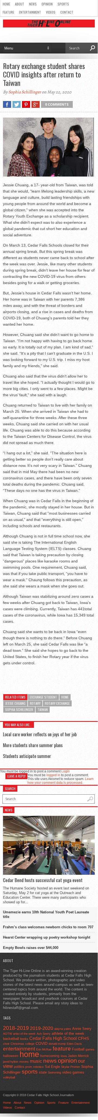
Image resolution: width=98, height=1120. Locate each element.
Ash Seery (43, 1033)
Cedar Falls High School (53, 1038)
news (50, 1061)
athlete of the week (68, 1033)
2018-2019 (16, 1028)
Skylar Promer (70, 1066)
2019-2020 (41, 1028)
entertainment (19, 1049)
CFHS (83, 1038)
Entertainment (30, 12)
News (33, 4)
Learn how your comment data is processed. (60, 781)
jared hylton (10, 1061)
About (19, 4)
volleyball (9, 1077)
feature (62, 1048)
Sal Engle (52, 1067)
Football (78, 1049)
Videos (50, 12)
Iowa (64, 1056)
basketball (11, 1039)
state (43, 1072)
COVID (42, 1043)
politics (19, 1067)
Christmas (17, 1043)
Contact (66, 12)
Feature (8, 12)
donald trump (57, 1043)
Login (65, 771)
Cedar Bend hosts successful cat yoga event (43, 880)
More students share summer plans (33, 745)
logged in (53, 775)
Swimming (54, 1072)
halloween (10, 1056)
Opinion (47, 4)
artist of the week (24, 1033)
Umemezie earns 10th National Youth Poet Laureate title (46, 914)
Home (6, 4)
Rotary (35, 703)
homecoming (49, 1056)
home (65, 697)
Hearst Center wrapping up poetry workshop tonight (46, 937)
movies (24, 1061)
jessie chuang (15, 703)
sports (30, 1071)
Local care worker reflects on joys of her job (40, 734)
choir (6, 1043)
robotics (38, 1066)
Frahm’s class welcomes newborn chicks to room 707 (48, 927)
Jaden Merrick (78, 1056)
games (90, 1049)
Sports (63, 4)
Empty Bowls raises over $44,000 (30, 948)
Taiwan (42, 709)
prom (28, 1066)
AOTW (7, 1033)
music (36, 1061)
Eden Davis (74, 1043)
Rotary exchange (57, 703)
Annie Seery (81, 1029)
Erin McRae (44, 1049)
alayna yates (62, 1028)
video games (73, 1072)
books (24, 1038)
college (29, 1043)
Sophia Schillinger (24, 92)
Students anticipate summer (27, 756)
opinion (67, 1060)
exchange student (43, 697)
